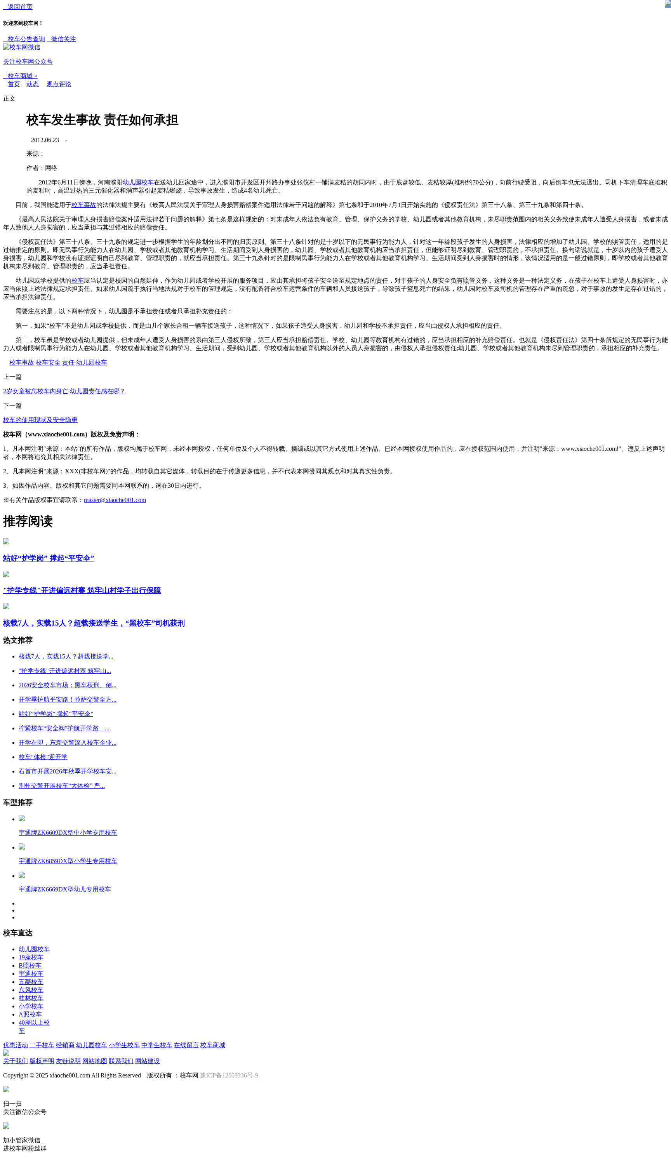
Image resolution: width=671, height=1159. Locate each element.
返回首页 (18, 6)
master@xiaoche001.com (115, 500)
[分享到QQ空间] (18, 153)
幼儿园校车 (138, 182)
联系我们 (121, 1061)
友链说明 (68, 1061)
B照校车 (30, 965)
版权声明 (42, 1061)
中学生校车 (156, 1045)
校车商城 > (20, 76)
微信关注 (39, 50)
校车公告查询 (24, 39)
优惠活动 (15, 1045)
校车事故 (83, 205)
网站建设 (147, 1061)
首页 (14, 84)
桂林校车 (31, 998)
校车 (77, 280)
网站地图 (94, 1061)
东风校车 (31, 990)
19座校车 (31, 957)
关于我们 (15, 1061)
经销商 (65, 1045)
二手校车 (42, 1045)
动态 (32, 84)
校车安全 (48, 362)
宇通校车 (31, 973)
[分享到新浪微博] (18, 181)
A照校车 (30, 1014)
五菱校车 (31, 981)
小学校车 (31, 1006)
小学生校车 (124, 1045)
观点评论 (59, 84)
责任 (68, 362)
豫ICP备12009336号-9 (229, 1075)
